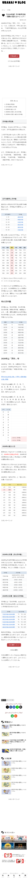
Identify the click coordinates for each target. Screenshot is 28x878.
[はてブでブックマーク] (14, 707)
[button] (20, 707)
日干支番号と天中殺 (11, 106)
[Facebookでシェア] (10, 707)
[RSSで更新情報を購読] (15, 716)
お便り (23, 873)
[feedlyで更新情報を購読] (12, 716)
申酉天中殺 (20, 219)
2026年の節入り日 (11, 109)
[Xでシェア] (7, 707)
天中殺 (4, 700)
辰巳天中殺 (20, 224)
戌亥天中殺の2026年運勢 (8, 627)
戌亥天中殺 (20, 217)
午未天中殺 (20, 222)
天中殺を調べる (14, 56)
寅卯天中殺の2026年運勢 (8, 616)
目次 (11, 101)
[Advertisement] (14, 81)
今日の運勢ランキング (14, 645)
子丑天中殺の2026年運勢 (8, 614)
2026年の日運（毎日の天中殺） (14, 114)
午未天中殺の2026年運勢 (8, 622)
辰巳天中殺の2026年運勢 (8, 619)
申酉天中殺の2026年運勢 (8, 624)
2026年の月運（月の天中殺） (14, 112)
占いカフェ (5, 873)
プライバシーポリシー (14, 873)
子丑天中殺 (20, 229)
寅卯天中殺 (20, 227)
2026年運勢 (11, 700)
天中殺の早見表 (10, 104)
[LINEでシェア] (17, 707)
